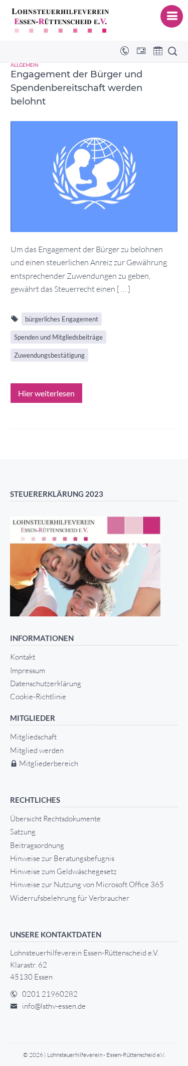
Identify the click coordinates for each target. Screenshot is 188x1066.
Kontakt (22, 657)
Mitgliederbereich (48, 763)
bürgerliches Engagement (61, 319)
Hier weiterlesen (46, 393)
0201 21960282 (50, 994)
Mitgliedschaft (33, 736)
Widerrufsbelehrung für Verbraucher (69, 898)
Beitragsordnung (37, 845)
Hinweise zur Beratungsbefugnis (62, 858)
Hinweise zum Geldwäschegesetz (63, 871)
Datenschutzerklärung (45, 683)
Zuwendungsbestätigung (49, 355)
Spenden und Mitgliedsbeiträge (58, 337)
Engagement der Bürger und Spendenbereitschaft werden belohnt (76, 88)
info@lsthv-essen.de (54, 1006)
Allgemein (25, 65)
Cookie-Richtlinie (38, 696)
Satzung (23, 831)
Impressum (27, 670)
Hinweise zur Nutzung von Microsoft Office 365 (87, 884)
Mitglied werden (37, 750)
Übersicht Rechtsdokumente (55, 818)
